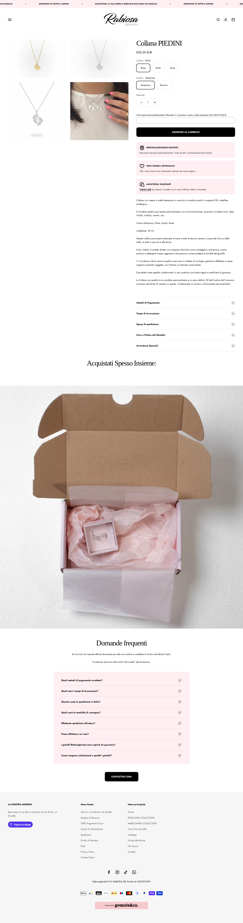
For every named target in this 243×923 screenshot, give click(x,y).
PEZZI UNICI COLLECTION (141, 817)
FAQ (83, 846)
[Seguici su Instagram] (117, 872)
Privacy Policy (87, 851)
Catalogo (132, 834)
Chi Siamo (133, 846)
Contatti (131, 851)
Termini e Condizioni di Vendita (96, 812)
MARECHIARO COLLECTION (142, 823)
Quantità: (140, 95)
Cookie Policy (87, 857)
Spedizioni (86, 834)
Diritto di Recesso (89, 840)
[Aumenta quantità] (155, 102)
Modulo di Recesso (90, 817)
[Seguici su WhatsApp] (134, 872)
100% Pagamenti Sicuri (92, 823)
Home (131, 812)
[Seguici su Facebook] (109, 872)
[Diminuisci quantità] (141, 102)
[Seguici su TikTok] (125, 872)
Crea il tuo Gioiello (137, 829)
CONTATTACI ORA (121, 776)
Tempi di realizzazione (92, 829)
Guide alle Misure (136, 840)
